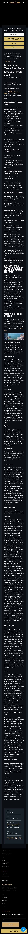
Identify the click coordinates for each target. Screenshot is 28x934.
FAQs (3, 894)
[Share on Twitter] (12, 838)
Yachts (4, 903)
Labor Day (5, 874)
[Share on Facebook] (8, 838)
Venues (4, 857)
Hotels (4, 906)
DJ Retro (14, 47)
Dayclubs (4, 897)
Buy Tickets (14, 931)
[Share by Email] (20, 838)
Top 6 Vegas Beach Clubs (9, 888)
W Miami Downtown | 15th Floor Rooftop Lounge (14, 39)
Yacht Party (5, 866)
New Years (5, 880)
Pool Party (5, 863)
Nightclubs (5, 900)
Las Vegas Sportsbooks (9, 891)
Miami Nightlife (7, 61)
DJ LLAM (14, 43)
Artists (4, 860)
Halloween (5, 877)
